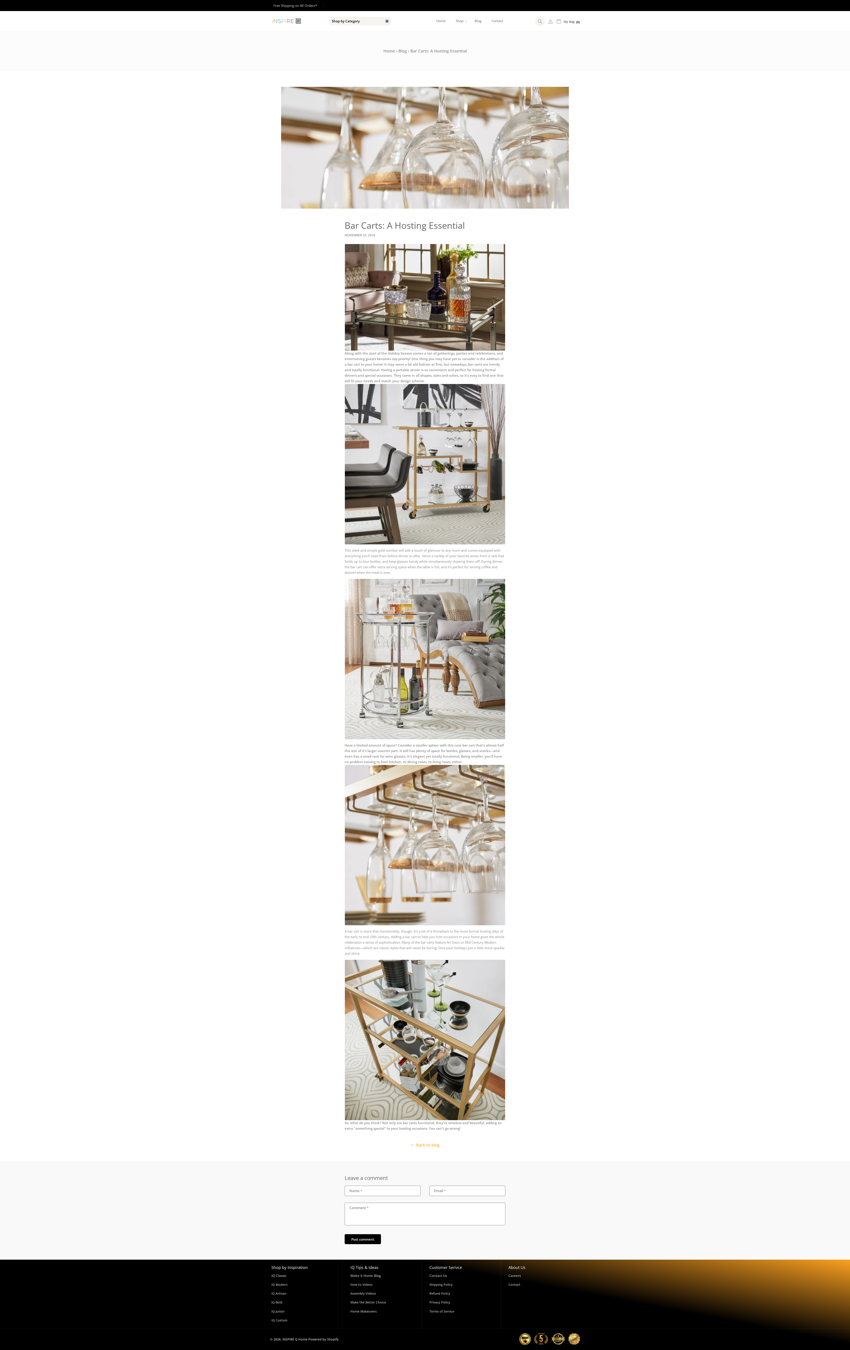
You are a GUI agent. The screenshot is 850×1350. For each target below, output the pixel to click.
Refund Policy (439, 1293)
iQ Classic (278, 1275)
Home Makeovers (363, 1311)
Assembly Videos (363, 1293)
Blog (402, 51)
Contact (514, 1284)
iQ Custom (279, 1320)
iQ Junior (278, 1311)
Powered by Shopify (323, 1339)
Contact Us (438, 1275)
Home (389, 51)
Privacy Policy (439, 1302)
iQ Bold (276, 1302)
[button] (460, 21)
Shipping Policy (441, 1284)
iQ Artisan (278, 1293)
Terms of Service (441, 1311)
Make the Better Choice (368, 1302)
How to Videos (361, 1284)
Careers (514, 1275)
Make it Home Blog (365, 1275)
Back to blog (428, 1145)
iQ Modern (279, 1284)
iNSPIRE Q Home (294, 1339)
